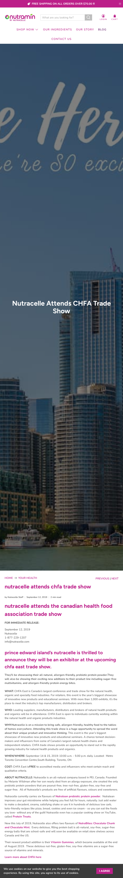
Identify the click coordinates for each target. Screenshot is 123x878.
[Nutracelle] (20, 17)
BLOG (102, 29)
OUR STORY (85, 29)
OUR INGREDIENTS (57, 29)
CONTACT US (61, 39)
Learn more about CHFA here (23, 857)
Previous (102, 578)
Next (114, 578)
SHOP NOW (25, 29)
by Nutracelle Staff (14, 597)
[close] (120, 3)
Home (9, 578)
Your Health (27, 578)
